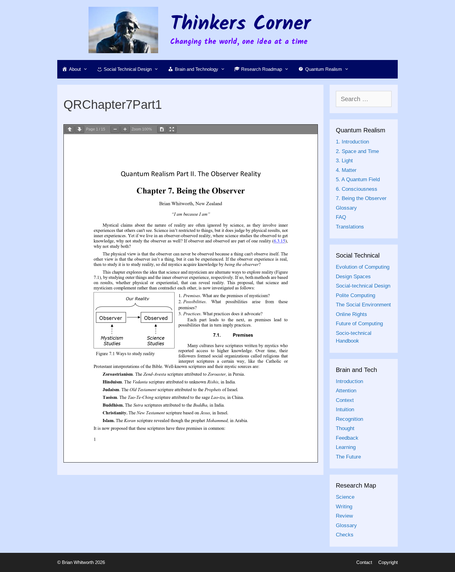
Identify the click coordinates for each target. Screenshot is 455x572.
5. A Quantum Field (358, 179)
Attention (346, 391)
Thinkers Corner (240, 24)
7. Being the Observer (361, 198)
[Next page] (79, 129)
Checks (344, 535)
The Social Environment (363, 305)
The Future (348, 457)
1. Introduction (352, 142)
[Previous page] (69, 129)
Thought (345, 428)
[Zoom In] (125, 129)
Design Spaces (353, 277)
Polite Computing (355, 295)
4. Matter (346, 170)
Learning (346, 447)
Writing (344, 507)
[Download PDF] (162, 129)
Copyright (388, 562)
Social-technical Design (363, 286)
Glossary (346, 208)
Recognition (349, 419)
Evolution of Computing (362, 267)
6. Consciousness (356, 189)
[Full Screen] (171, 129)
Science (345, 497)
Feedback (347, 438)
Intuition (345, 409)
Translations (350, 227)
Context (345, 400)
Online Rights (351, 314)
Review (344, 516)
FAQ (341, 217)
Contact (364, 562)
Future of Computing (359, 324)
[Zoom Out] (115, 129)
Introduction (349, 381)
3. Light (344, 161)
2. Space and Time (357, 151)
